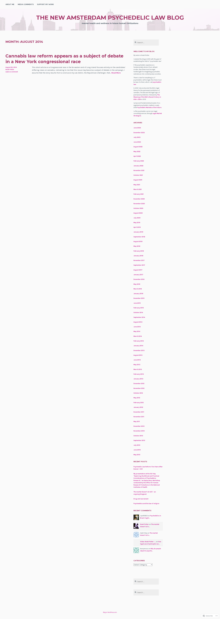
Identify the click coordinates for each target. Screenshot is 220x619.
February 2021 (138, 194)
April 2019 (137, 227)
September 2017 (139, 265)
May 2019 (136, 222)
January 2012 (138, 407)
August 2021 (137, 180)
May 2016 (136, 284)
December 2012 (138, 383)
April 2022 (137, 156)
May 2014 (136, 331)
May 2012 (136, 398)
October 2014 (138, 312)
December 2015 (138, 298)
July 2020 (136, 218)
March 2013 (137, 369)
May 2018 (136, 246)
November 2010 (139, 431)
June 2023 (137, 142)
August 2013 (137, 355)
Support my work (45, 4)
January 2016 (138, 293)
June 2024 (137, 128)
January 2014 (138, 346)
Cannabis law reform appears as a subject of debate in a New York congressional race (64, 58)
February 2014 (138, 341)
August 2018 (137, 241)
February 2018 (138, 251)
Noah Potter (10, 69)
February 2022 (138, 161)
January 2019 (138, 232)
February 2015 (138, 308)
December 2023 (139, 132)
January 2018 (138, 256)
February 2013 (138, 374)
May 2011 (136, 421)
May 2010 (136, 455)
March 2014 (137, 336)
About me (10, 4)
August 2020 (138, 213)
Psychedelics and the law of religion (146, 503)
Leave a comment (12, 72)
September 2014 (139, 317)
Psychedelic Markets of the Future (149, 107)
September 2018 (139, 237)
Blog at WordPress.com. (110, 612)
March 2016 (137, 289)
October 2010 (138, 436)
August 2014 (137, 322)
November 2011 (138, 417)
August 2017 (137, 270)
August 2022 (137, 147)
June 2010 (137, 450)
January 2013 (138, 379)
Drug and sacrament (140, 499)
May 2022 (136, 151)
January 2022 (138, 166)
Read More (116, 73)
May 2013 (136, 364)
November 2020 (139, 203)
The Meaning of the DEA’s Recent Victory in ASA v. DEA (147, 97)
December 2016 (138, 279)
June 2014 (137, 327)
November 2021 (138, 170)
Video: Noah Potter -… (148, 541)
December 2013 (138, 350)
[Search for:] (146, 42)
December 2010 (138, 426)
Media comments (26, 4)
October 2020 (138, 208)
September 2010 (139, 440)
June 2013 (137, 360)
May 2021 (136, 185)
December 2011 (138, 412)
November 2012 (138, 388)
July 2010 (136, 445)
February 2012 (138, 402)
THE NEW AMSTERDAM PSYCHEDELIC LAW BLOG (110, 17)
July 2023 (136, 137)
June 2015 (137, 303)
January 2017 (138, 274)
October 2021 (138, 175)
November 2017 (138, 260)
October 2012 (138, 393)
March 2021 (137, 189)
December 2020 (139, 199)
